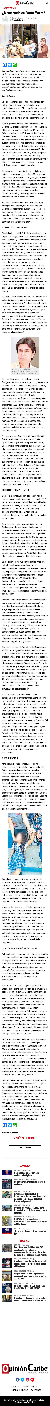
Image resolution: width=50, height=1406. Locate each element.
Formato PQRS (36, 1390)
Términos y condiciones (30, 1386)
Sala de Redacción (18, 20)
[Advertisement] (25, 1331)
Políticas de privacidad (20, 1390)
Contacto (15, 1386)
